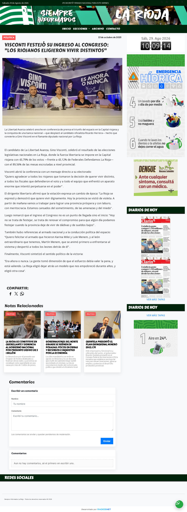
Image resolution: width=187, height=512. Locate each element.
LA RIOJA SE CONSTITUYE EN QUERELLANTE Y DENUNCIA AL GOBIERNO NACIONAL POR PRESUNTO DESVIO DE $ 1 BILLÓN (22, 347)
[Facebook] (173, 2)
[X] (183, 2)
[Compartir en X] (16, 294)
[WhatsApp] (168, 2)
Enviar (107, 441)
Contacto (113, 29)
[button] (162, 2)
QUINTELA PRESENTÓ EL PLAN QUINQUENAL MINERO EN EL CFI (101, 344)
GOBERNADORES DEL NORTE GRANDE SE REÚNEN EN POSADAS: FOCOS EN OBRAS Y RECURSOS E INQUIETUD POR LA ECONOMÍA (62, 347)
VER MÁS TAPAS (156, 299)
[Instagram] (178, 2)
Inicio (66, 29)
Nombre (14, 399)
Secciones (80, 29)
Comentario (16, 411)
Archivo (98, 29)
